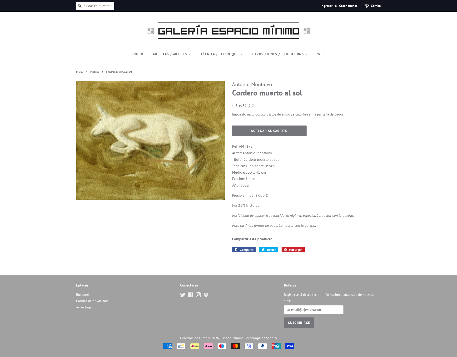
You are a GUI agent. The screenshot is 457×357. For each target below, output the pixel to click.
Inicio (137, 54)
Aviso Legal (84, 307)
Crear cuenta (348, 6)
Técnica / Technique (220, 54)
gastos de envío (278, 114)
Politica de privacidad (92, 301)
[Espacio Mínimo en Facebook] (190, 296)
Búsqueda (83, 294)
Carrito (376, 6)
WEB (321, 54)
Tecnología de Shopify (261, 338)
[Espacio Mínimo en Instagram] (198, 296)
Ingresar (327, 6)
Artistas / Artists (170, 54)
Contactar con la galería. (335, 215)
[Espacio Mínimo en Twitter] (182, 296)
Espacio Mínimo (231, 338)
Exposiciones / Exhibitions (278, 54)
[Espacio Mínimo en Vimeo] (206, 296)
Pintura (94, 72)
